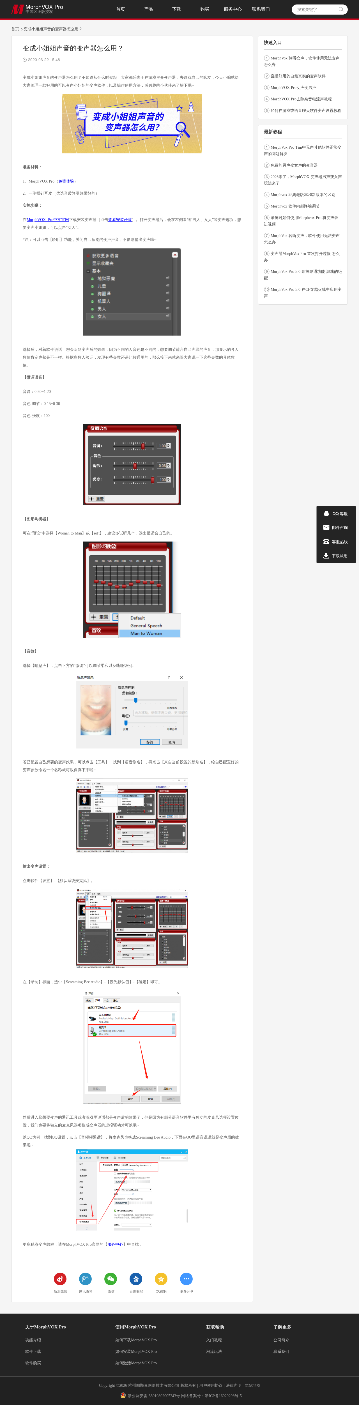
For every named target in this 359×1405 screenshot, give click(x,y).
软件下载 (33, 1352)
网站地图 (252, 1385)
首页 (120, 9)
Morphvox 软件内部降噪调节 (295, 206)
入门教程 (214, 1340)
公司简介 (281, 1340)
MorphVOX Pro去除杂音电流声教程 (301, 99)
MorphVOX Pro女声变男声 (293, 88)
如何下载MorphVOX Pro (136, 1340)
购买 (204, 9)
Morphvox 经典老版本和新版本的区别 (303, 195)
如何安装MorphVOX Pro (136, 1352)
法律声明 (234, 1385)
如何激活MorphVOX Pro (136, 1363)
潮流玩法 (214, 1352)
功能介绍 (33, 1340)
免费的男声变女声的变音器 (294, 165)
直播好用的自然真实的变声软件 (298, 76)
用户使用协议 (211, 1385)
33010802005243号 (164, 1396)
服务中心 (233, 9)
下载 (176, 9)
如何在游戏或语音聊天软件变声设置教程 (306, 111)
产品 (148, 9)
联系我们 (261, 9)
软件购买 (33, 1363)
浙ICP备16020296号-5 (223, 1396)
